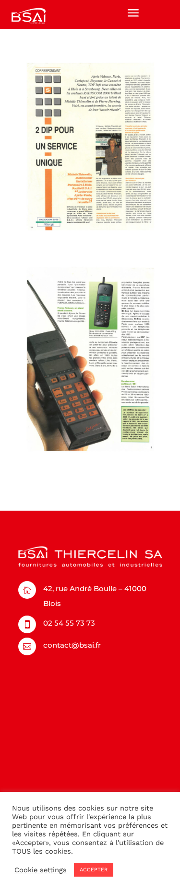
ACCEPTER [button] (94, 870)
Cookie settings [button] (40, 870)
